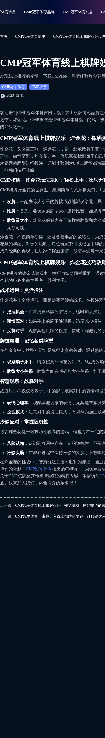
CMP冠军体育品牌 (39, 12)
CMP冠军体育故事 (30, 37)
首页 (4, 37)
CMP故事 (39, 87)
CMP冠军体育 (13, 87)
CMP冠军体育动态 (78, 12)
